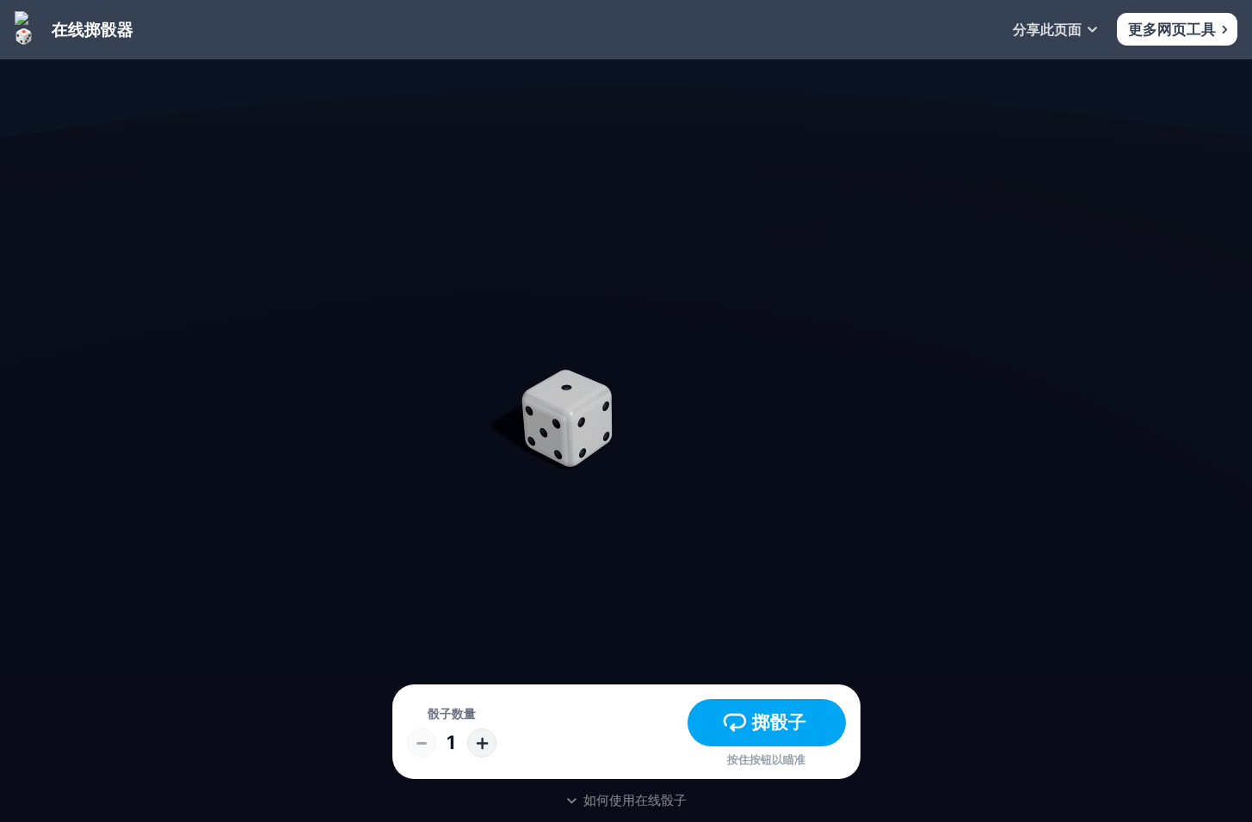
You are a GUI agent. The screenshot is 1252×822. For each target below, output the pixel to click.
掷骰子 (779, 721)
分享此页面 (1047, 29)
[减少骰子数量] (421, 743)
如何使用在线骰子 (635, 800)
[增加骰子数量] (481, 743)
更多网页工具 (1172, 29)
